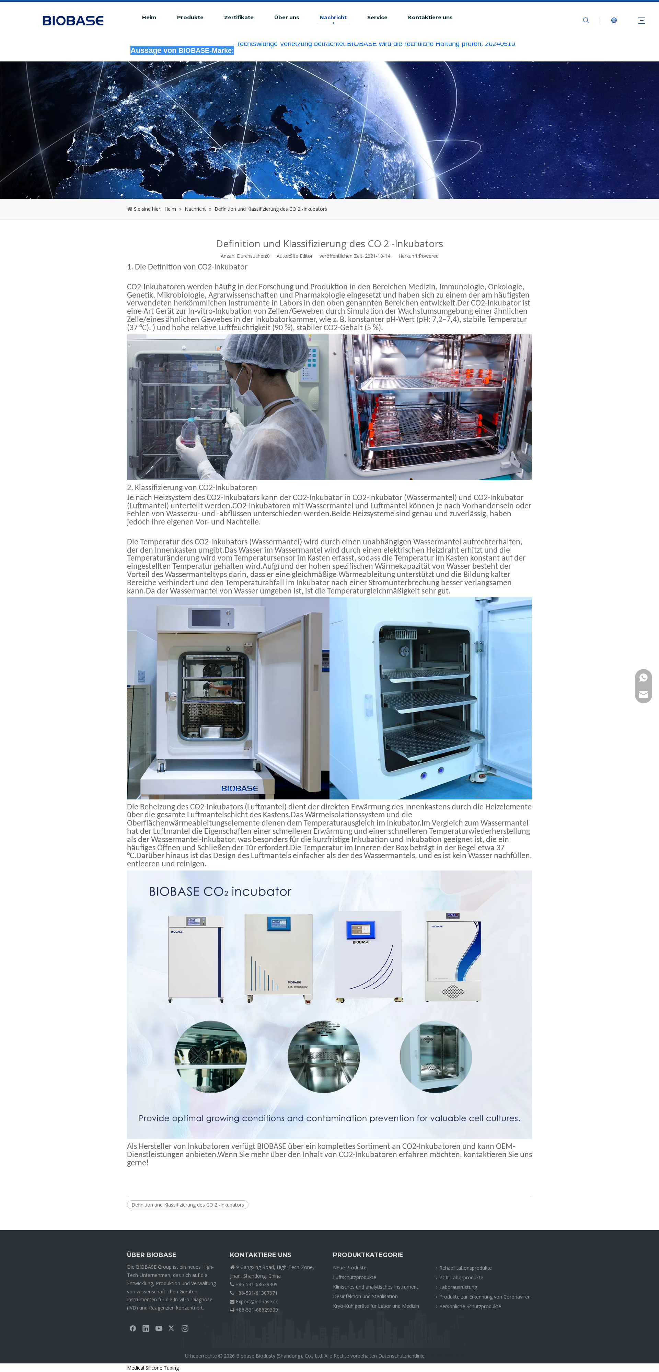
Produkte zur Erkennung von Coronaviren (485, 1296)
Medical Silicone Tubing (153, 1367)
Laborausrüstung (458, 1287)
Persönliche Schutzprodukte (470, 1306)
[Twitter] (171, 1328)
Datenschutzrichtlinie (401, 1355)
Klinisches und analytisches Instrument (375, 1286)
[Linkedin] (145, 1328)
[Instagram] (185, 1328)
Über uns (286, 17)
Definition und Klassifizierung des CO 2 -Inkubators (187, 1204)
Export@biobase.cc (257, 1301)
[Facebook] (132, 1328)
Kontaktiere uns (430, 17)
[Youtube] (158, 1328)
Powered (429, 256)
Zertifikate (239, 17)
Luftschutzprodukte (354, 1277)
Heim (149, 17)
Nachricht (333, 17)
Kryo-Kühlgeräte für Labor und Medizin (376, 1306)
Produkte (190, 17)
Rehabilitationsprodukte (465, 1268)
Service (377, 17)
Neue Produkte (350, 1267)
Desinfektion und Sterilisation (365, 1296)
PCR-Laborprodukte (461, 1277)
